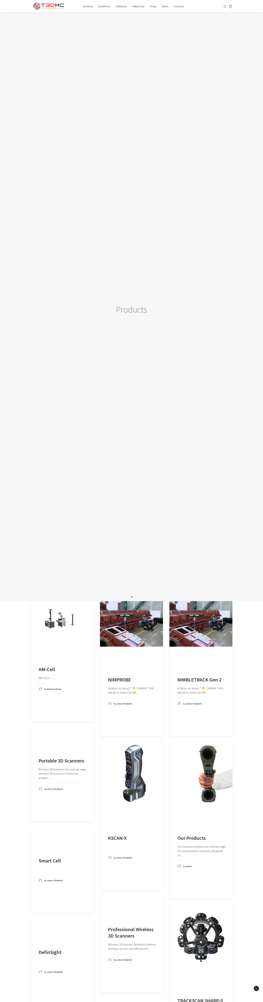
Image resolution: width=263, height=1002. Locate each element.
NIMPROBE (119, 679)
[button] (225, 6)
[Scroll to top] (256, 988)
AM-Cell (47, 669)
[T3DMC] (48, 6)
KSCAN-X (117, 838)
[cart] (230, 6)
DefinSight (50, 952)
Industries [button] (138, 6)
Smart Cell (50, 860)
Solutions (104, 6)
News (165, 6)
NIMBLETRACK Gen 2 (199, 679)
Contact (179, 6)
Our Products (191, 838)
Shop (153, 6)
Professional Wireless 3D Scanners (131, 932)
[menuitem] (88, 6)
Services (88, 6)
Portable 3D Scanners (61, 760)
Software (121, 6)
